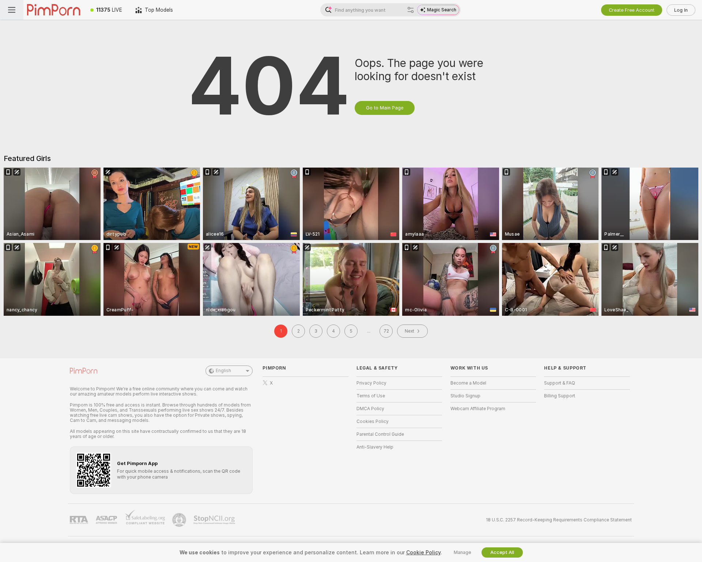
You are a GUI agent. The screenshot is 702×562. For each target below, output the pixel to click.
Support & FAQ (559, 383)
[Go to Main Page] (53, 10)
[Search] (410, 10)
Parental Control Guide (380, 434)
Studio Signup (465, 395)
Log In (681, 10)
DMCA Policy (370, 408)
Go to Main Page (384, 107)
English (223, 370)
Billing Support (559, 395)
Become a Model (468, 383)
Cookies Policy (372, 421)
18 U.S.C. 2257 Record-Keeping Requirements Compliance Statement (559, 519)
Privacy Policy (371, 383)
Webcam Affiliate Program (477, 408)
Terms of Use (370, 395)
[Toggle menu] (11, 10)
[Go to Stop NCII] (215, 520)
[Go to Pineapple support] (180, 520)
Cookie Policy (423, 552)
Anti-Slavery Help (374, 447)
